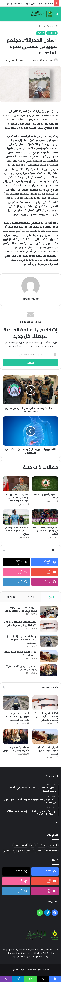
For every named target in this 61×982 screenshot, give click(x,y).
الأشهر (51, 597)
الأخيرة (31, 597)
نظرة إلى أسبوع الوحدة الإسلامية (46, 496)
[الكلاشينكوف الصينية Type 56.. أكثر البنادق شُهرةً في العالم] (49, 626)
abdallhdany (48, 60)
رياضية (29, 851)
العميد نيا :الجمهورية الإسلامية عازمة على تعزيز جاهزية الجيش (17, 497)
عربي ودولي (9, 851)
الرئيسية (52, 26)
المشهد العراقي (20, 845)
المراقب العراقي (19, 970)
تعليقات (11, 597)
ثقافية (41, 33)
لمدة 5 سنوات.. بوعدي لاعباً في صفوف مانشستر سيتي (16, 531)
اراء (32, 845)
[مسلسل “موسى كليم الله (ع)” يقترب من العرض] (49, 670)
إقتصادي (53, 845)
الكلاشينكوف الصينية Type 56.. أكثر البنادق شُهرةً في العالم (20, 623)
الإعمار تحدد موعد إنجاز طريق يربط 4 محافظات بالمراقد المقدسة (21, 639)
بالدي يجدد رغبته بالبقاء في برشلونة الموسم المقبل (45, 531)
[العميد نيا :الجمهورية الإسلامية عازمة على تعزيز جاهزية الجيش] (16, 483)
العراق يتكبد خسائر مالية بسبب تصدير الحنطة (20, 653)
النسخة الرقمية (51, 851)
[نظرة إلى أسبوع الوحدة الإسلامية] (45, 483)
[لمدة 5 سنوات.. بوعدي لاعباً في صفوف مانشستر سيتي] (16, 516)
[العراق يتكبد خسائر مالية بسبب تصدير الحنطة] (49, 656)
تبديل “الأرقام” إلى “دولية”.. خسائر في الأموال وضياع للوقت (21, 609)
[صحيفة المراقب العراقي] (42, 14)
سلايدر (20, 851)
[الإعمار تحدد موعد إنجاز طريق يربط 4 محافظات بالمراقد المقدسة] (49, 641)
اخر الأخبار (43, 26)
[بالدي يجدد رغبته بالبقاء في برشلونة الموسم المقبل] (45, 516)
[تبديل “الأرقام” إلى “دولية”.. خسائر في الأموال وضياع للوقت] (49, 612)
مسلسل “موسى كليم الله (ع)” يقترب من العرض (21, 668)
